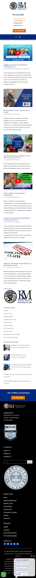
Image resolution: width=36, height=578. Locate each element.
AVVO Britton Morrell (10, 532)
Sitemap (6, 515)
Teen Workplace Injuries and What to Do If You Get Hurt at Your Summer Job (17, 156)
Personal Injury (15, 68)
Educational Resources (10, 500)
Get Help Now (19, 30)
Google (6, 526)
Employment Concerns (10, 319)
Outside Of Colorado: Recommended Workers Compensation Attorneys (17, 219)
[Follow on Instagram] (14, 544)
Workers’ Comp (8, 503)
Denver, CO (7, 450)
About (5, 497)
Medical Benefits (8, 325)
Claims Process (8, 313)
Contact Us (7, 518)
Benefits (6, 310)
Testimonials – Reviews (10, 512)
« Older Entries (8, 288)
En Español (19, 20)
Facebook (6, 530)
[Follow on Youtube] (8, 544)
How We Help (8, 322)
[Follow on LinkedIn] (17, 544)
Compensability (8, 316)
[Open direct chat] (31, 556)
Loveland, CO (7, 456)
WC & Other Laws (24, 68)
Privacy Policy (8, 509)
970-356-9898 (18, 15)
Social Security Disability (11, 337)
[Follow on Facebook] (5, 544)
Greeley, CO (7, 453)
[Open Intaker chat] (16, 577)
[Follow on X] (11, 544)
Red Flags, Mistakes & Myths (12, 334)
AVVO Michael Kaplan (10, 535)
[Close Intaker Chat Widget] (34, 556)
